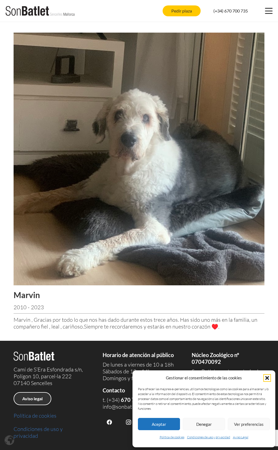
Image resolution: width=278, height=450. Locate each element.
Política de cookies (172, 437)
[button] (267, 378)
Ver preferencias (249, 424)
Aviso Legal (240, 437)
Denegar (204, 424)
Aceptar (159, 424)
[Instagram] (128, 422)
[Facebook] (109, 422)
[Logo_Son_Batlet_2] (40, 11)
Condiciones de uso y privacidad (208, 437)
